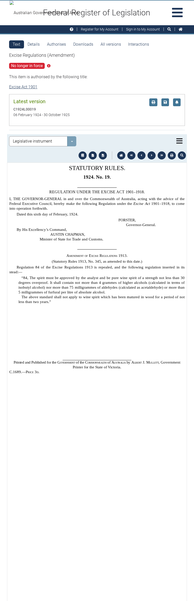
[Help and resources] (71, 29)
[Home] (180, 29)
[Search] (169, 29)
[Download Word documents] (103, 155)
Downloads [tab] (83, 44)
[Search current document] (182, 155)
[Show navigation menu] (179, 141)
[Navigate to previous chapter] (131, 155)
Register (99, 29)
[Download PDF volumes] (93, 155)
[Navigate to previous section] (141, 155)
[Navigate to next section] (152, 155)
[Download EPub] (83, 155)
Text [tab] (16, 44)
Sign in (143, 29)
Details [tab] (34, 44)
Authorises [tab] (56, 44)
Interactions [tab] (138, 44)
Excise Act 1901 (23, 87)
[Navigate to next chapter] (162, 155)
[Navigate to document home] (121, 155)
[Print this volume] (172, 155)
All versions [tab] (111, 44)
